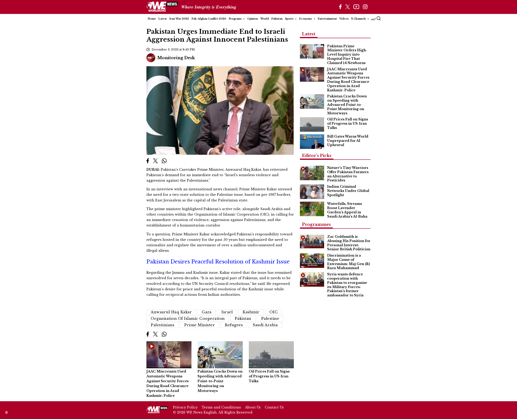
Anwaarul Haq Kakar (171, 312)
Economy (305, 18)
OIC (273, 312)
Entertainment (327, 18)
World (264, 18)
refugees (234, 325)
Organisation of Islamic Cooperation (188, 318)
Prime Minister (199, 325)
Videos (344, 18)
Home (152, 18)
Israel (227, 312)
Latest (162, 18)
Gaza (206, 312)
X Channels (358, 18)
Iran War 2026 (179, 18)
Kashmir (251, 312)
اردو (373, 18)
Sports (289, 18)
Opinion (252, 18)
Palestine (270, 318)
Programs (235, 18)
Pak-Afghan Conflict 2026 (208, 18)
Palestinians (162, 325)
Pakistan (277, 18)
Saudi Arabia (265, 325)
